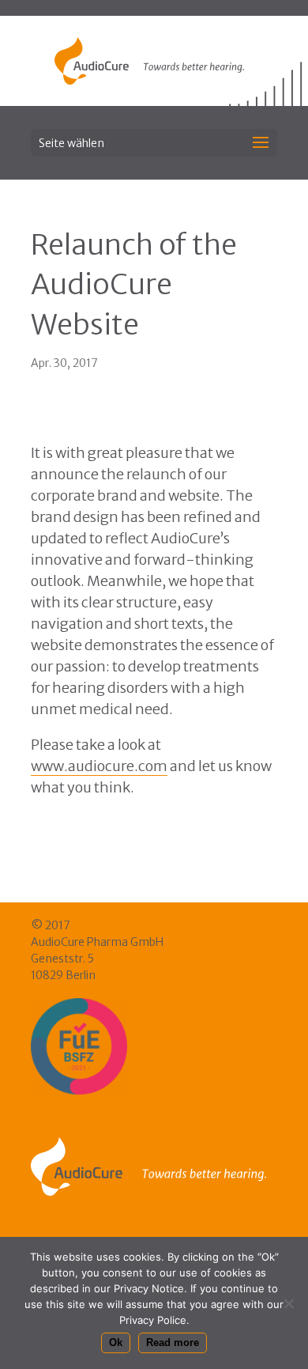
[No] (288, 1303)
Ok (115, 1342)
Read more (172, 1342)
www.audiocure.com (99, 766)
